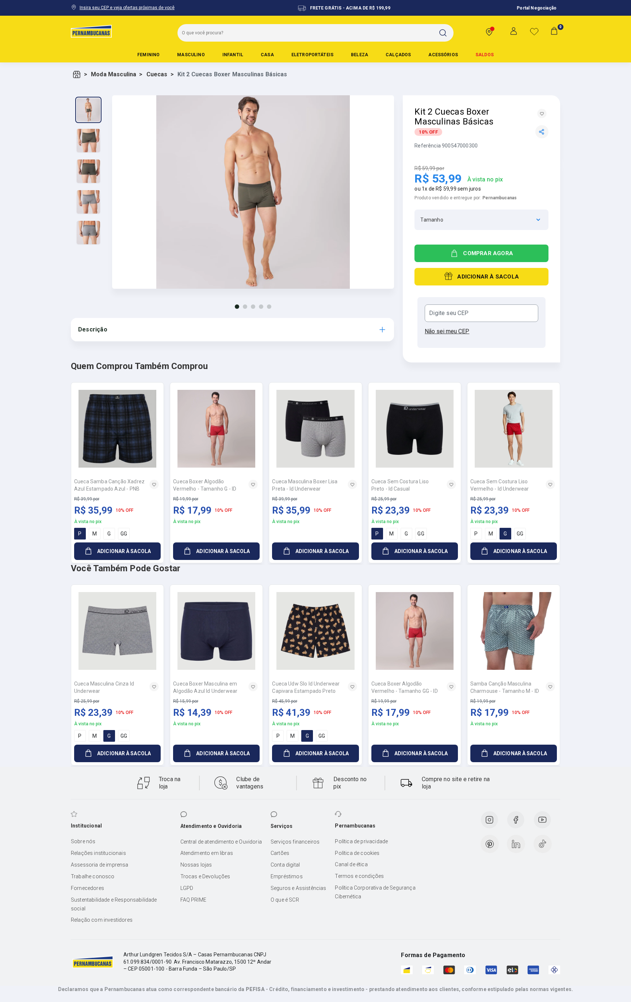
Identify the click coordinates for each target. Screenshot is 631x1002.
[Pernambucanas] (91, 31)
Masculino (190, 54)
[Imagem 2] (245, 306)
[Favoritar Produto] (541, 113)
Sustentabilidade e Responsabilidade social (114, 904)
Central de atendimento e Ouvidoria (221, 842)
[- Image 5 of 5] (88, 232)
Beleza (359, 54)
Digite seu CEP (449, 313)
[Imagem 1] (237, 306)
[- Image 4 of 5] (88, 202)
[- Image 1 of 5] (88, 110)
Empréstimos (287, 876)
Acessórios (443, 54)
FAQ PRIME (193, 900)
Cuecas (157, 74)
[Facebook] (515, 820)
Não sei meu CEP (447, 331)
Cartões (280, 853)
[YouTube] (542, 820)
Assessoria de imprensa (100, 865)
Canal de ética (351, 864)
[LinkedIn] (516, 844)
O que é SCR (285, 900)
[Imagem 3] (253, 306)
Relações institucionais (98, 853)
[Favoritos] (534, 31)
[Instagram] (489, 820)
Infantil (232, 54)
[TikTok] (543, 844)
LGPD (187, 888)
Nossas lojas (196, 865)
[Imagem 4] (261, 306)
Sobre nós (83, 841)
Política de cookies (357, 853)
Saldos (484, 54)
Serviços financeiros (295, 842)
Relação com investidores (102, 920)
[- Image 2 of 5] (88, 140)
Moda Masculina (113, 74)
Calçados (398, 54)
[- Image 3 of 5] (88, 171)
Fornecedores (87, 888)
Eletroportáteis (312, 54)
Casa (267, 54)
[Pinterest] (490, 844)
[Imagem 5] (269, 306)
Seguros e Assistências (298, 888)
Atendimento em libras (206, 853)
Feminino (148, 54)
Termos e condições (359, 876)
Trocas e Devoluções (205, 876)
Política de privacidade (361, 841)
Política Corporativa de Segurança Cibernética (375, 892)
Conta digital (285, 865)
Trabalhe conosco (93, 876)
